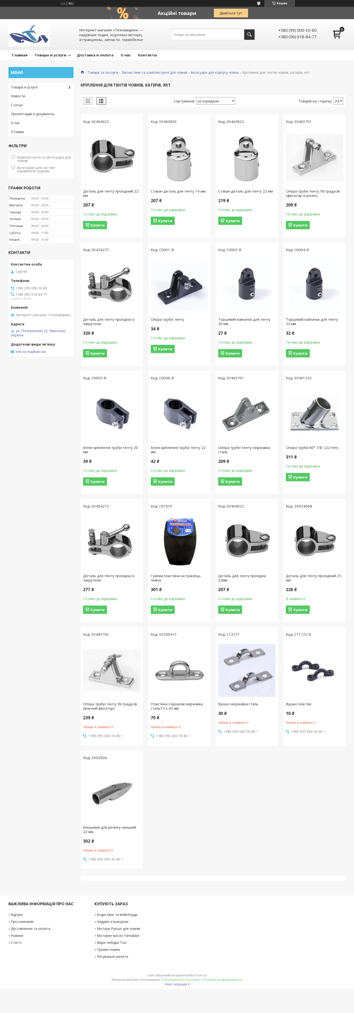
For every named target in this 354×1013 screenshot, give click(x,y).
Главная (19, 55)
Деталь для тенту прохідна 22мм (242, 577)
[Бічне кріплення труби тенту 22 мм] (179, 413)
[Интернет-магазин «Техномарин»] (29, 35)
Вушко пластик (298, 704)
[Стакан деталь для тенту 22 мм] (246, 157)
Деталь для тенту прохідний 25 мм (313, 577)
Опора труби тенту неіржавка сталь (244, 449)
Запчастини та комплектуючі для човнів (154, 72)
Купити (98, 225)
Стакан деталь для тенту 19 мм (178, 191)
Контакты (147, 55)
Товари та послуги (102, 72)
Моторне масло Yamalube (118, 935)
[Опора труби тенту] (179, 285)
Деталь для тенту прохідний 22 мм (110, 193)
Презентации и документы (32, 114)
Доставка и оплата (95, 55)
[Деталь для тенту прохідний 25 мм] (314, 542)
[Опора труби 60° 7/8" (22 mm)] (314, 413)
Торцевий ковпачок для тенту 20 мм (244, 321)
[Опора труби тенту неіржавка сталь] (246, 413)
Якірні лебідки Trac (112, 942)
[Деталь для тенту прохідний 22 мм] (111, 157)
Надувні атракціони (112, 921)
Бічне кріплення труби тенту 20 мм (110, 449)
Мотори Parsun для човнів (118, 928)
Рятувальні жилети (112, 956)
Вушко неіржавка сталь (238, 704)
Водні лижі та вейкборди (117, 914)
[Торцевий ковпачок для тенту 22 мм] (314, 285)
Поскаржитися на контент (182, 980)
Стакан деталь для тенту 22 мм (245, 191)
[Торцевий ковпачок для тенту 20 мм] (246, 285)
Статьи (17, 105)
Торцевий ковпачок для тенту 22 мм (312, 321)
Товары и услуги (50, 55)
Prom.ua (201, 975)
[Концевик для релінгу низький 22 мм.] (111, 793)
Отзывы (17, 131)
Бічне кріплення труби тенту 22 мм (178, 449)
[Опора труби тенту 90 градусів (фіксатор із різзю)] (314, 157)
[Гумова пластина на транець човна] (179, 542)
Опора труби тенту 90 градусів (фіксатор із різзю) (313, 193)
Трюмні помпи (108, 949)
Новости (18, 96)
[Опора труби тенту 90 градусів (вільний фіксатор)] (111, 670)
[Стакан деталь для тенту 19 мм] (179, 157)
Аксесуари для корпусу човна (215, 72)
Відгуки (17, 914)
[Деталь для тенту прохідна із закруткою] (111, 285)
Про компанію (22, 921)
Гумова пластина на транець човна (176, 577)
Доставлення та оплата (30, 928)
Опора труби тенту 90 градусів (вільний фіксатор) (110, 706)
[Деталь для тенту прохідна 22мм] (246, 542)
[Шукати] (249, 34)
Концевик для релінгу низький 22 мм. (109, 829)
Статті (16, 942)
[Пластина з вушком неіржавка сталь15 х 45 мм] (179, 670)
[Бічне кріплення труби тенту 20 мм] (111, 413)
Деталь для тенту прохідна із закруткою (108, 321)
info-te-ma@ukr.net (31, 352)
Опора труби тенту (167, 319)
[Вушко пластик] (314, 670)
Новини (17, 935)
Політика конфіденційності (223, 980)
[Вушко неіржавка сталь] (246, 670)
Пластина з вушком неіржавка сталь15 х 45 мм (177, 706)
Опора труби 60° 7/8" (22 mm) (312, 447)
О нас (126, 55)
